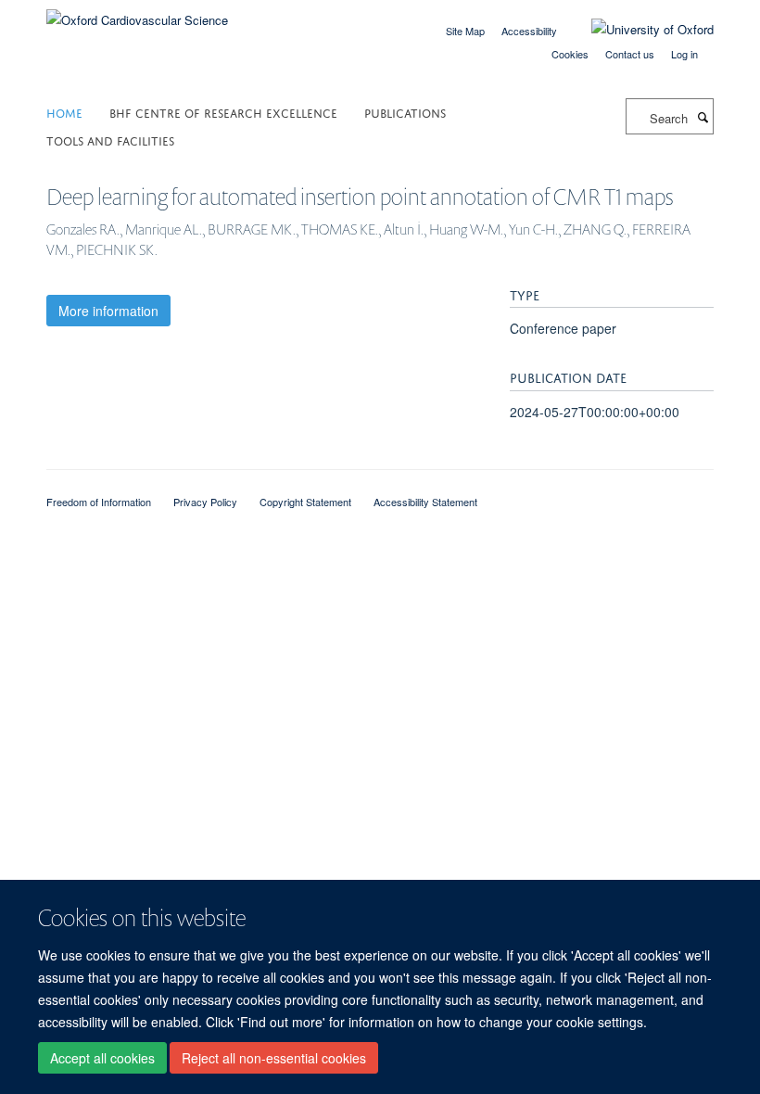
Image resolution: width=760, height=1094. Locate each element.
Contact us (629, 53)
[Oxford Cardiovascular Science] (137, 13)
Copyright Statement (305, 501)
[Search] (702, 117)
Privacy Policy (205, 501)
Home (64, 112)
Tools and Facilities (110, 139)
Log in (684, 53)
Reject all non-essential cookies (274, 1058)
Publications (405, 112)
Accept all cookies (102, 1058)
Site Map (465, 30)
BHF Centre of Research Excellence (223, 112)
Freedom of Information (98, 501)
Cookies (570, 53)
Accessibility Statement (425, 501)
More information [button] (108, 310)
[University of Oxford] (639, 30)
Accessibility (529, 30)
